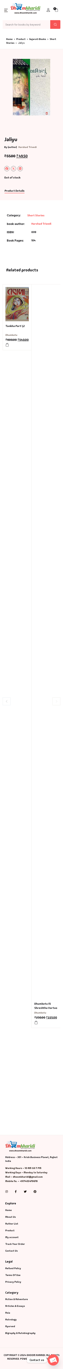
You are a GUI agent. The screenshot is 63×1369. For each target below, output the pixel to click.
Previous (6, 701)
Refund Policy (13, 1268)
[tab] (14, 191)
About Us (10, 1216)
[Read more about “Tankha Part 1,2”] (7, 344)
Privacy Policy (13, 1281)
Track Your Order (15, 1244)
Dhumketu (11, 335)
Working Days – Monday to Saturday (26, 1172)
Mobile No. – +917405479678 (21, 1181)
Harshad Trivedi (27, 147)
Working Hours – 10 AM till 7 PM (23, 1168)
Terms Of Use (12, 1275)
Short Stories (35, 215)
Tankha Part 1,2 (15, 326)
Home (9, 39)
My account (12, 1237)
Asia (7, 1312)
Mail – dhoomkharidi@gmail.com (24, 1176)
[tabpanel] (31, 87)
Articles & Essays (15, 1306)
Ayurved (10, 1326)
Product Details (14, 191)
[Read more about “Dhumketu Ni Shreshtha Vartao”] (36, 1022)
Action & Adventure (16, 1299)
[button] (6, 10)
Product (21, 39)
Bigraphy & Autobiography (20, 1333)
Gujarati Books (37, 39)
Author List (11, 1223)
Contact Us (11, 1250)
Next (56, 701)
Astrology (11, 1319)
